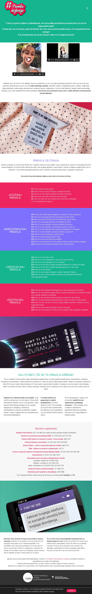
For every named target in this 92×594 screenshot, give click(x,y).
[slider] (27, 74)
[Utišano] (40, 74)
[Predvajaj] (15, 74)
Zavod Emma (37, 455)
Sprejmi (71, 590)
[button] (28, 59)
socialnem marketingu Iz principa (58, 559)
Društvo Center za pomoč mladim (41, 469)
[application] (28, 59)
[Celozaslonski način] (43, 74)
